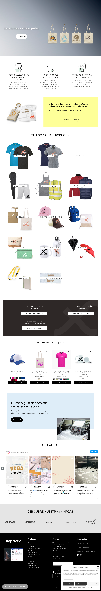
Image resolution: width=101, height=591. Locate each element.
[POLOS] (50, 155)
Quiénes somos (57, 546)
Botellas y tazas (32, 563)
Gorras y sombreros (34, 554)
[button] (98, 567)
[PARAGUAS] (81, 247)
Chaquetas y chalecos (34, 548)
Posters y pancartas (34, 567)
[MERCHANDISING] (20, 278)
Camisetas (31, 543)
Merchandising (32, 565)
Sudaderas (31, 546)
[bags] (70, 35)
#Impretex (34, 490)
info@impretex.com (83, 547)
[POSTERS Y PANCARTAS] (50, 278)
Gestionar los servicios (68, 578)
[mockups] (21, 114)
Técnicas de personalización (61, 543)
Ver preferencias (93, 584)
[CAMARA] (13, 556)
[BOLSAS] (20, 217)
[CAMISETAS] (20, 155)
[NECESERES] (20, 247)
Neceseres (31, 560)
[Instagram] (81, 555)
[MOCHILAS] (81, 217)
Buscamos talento (58, 544)
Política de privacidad (82, 587)
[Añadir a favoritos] (25, 351)
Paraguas (31, 561)
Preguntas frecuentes (59, 548)
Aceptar (68, 584)
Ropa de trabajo (33, 552)
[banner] (73, 430)
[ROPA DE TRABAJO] (50, 186)
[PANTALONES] (20, 186)
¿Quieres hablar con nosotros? (16, 586)
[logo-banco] (13, 543)
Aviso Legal (90, 587)
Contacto (55, 550)
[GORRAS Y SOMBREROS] (50, 217)
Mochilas (31, 558)
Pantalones (31, 550)
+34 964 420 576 (82, 543)
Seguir (95, 451)
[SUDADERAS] (81, 155)
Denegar (80, 584)
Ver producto (17, 382)
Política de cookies (73, 587)
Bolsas (30, 556)
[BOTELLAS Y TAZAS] (50, 247)
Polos (29, 544)
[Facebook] (78, 555)
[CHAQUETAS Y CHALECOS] (81, 186)
